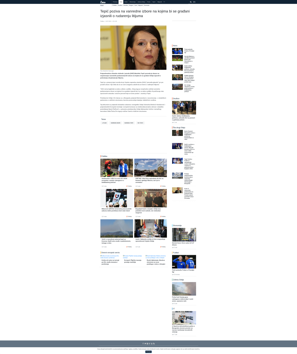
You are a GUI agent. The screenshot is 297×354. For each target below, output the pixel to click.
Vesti (121, 2)
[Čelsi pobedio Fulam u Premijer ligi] (184, 261)
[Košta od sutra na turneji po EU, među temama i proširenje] (111, 257)
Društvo (120, 5)
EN (194, 2)
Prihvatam (148, 351)
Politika (115, 5)
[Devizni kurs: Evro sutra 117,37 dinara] (184, 234)
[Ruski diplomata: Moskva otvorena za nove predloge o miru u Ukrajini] (156, 257)
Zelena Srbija (141, 2)
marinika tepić (129, 123)
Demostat (146, 5)
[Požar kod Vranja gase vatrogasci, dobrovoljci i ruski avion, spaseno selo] (184, 289)
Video (126, 2)
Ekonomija (133, 2)
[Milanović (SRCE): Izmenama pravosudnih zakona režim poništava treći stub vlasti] (116, 198)
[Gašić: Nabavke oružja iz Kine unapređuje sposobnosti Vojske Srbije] (150, 228)
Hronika (126, 5)
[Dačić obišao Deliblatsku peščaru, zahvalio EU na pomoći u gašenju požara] (184, 107)
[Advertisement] (133, 141)
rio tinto (140, 123)
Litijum (104, 123)
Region (131, 5)
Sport (153, 2)
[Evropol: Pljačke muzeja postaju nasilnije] (133, 257)
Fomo (148, 2)
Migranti (159, 2)
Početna (115, 2)
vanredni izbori (115, 123)
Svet (136, 5)
